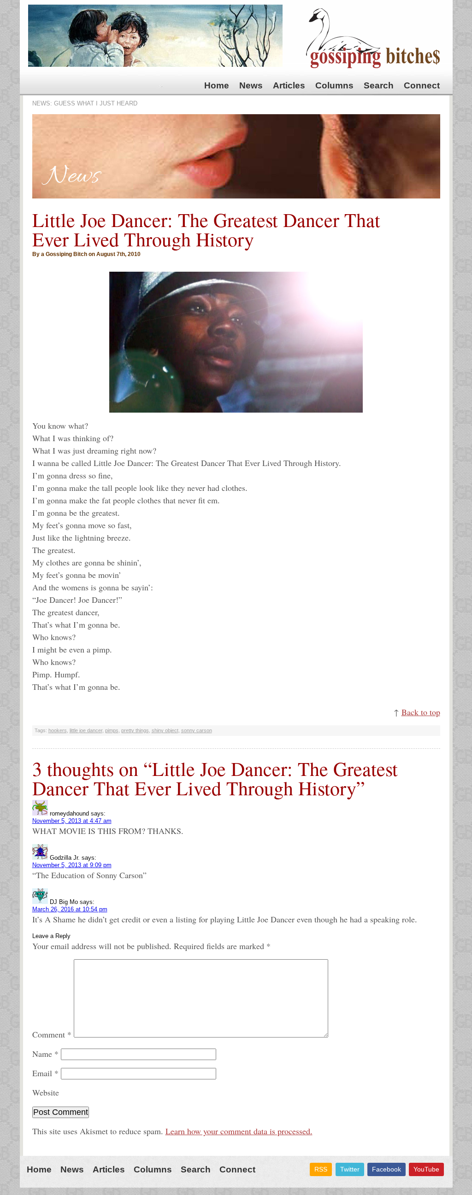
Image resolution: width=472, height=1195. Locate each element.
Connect (422, 85)
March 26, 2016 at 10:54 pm (69, 909)
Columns (334, 85)
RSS (320, 1169)
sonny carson (196, 730)
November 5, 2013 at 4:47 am (72, 820)
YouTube (426, 1169)
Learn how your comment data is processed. (239, 1131)
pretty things (135, 730)
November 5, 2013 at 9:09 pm (72, 865)
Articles (289, 85)
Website (45, 1092)
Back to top (420, 711)
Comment (51, 1034)
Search (379, 85)
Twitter (350, 1169)
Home (216, 85)
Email (45, 1072)
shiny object (165, 730)
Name (45, 1053)
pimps (111, 730)
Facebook (386, 1169)
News (251, 85)
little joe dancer (86, 730)
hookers (57, 730)
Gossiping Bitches (373, 38)
